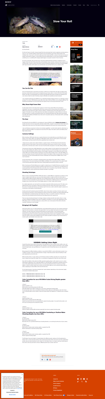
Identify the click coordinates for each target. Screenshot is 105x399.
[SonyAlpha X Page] (82, 381)
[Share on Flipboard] (59, 46)
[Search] (99, 5)
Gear (84, 5)
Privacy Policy (19, 388)
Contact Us (55, 378)
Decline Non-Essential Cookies (12, 392)
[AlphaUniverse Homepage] (9, 5)
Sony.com (91, 395)
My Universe (94, 5)
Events (79, 5)
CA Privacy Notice (48, 395)
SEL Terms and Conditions (27, 395)
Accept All (12, 390)
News (55, 387)
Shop (88, 5)
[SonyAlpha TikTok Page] (78, 381)
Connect (75, 5)
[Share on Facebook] (51, 46)
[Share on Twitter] (54, 46)
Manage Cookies (70, 395)
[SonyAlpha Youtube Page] (78, 379)
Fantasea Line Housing (60, 122)
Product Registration (57, 390)
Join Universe (57, 385)
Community (69, 5)
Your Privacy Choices (58, 395)
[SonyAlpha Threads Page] (87, 379)
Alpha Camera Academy (55, 5)
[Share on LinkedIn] (57, 46)
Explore (63, 5)
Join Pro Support (56, 383)
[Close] (22, 374)
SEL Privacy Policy (38, 395)
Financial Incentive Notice (81, 395)
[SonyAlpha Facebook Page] (84, 379)
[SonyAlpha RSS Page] (86, 381)
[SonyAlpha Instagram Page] (81, 379)
